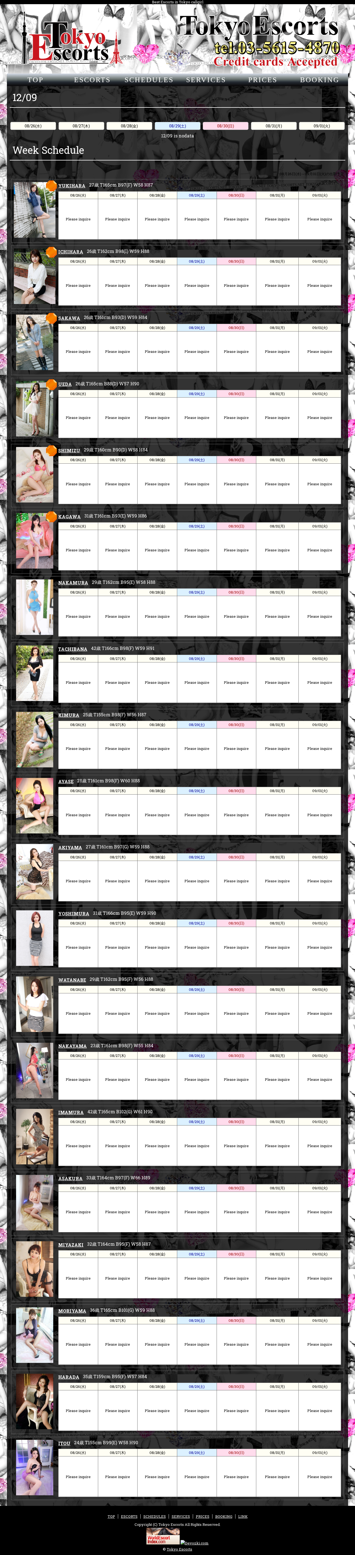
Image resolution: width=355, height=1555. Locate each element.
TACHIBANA (72, 649)
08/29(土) (177, 126)
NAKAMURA (73, 583)
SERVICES (206, 80)
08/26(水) (33, 126)
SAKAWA (69, 318)
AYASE (65, 781)
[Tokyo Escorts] (177, 39)
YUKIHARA (71, 186)
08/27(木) (81, 126)
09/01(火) (322, 126)
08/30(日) (225, 126)
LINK (243, 1516)
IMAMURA (71, 1112)
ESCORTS (92, 80)
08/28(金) (129, 126)
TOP (35, 80)
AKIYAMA (70, 847)
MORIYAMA (72, 1311)
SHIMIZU (69, 450)
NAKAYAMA (72, 1046)
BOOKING (319, 80)
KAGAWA (69, 516)
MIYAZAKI (70, 1245)
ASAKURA (70, 1178)
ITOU (64, 1443)
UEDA (65, 384)
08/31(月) (274, 126)
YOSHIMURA (73, 913)
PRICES (262, 80)
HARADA (68, 1377)
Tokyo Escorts (179, 1549)
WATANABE (72, 980)
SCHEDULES (149, 80)
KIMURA (68, 715)
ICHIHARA (70, 252)
